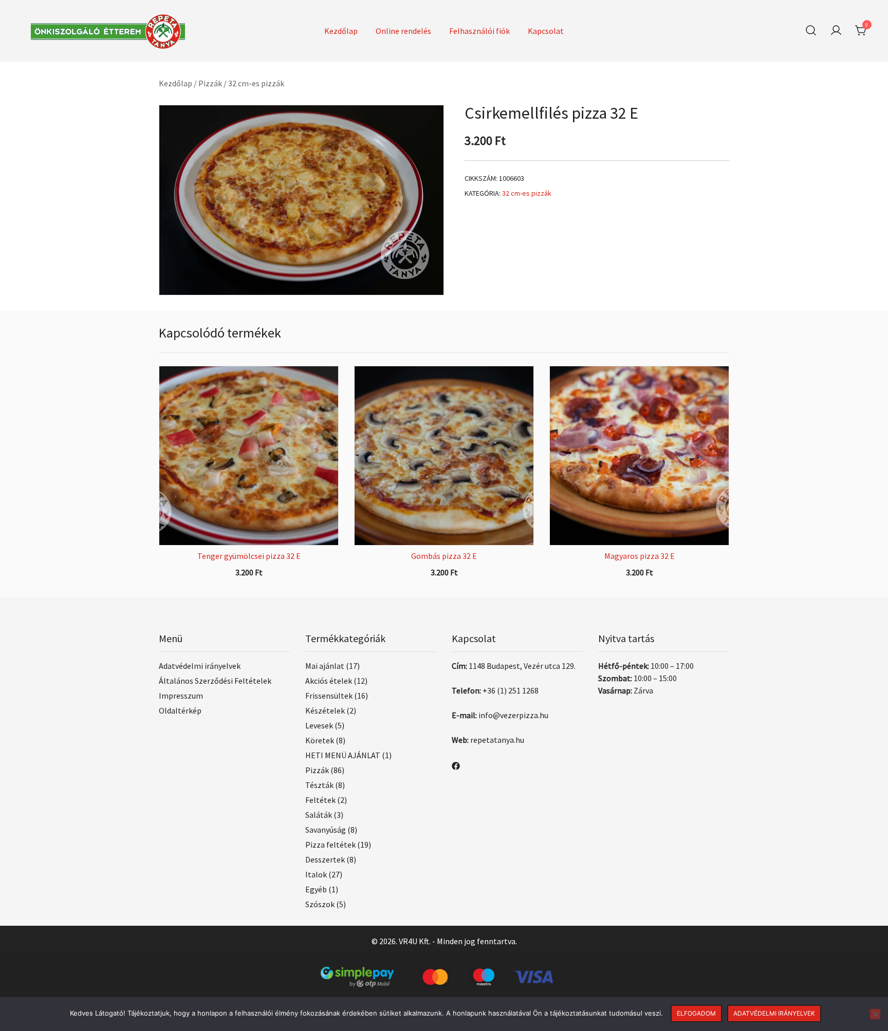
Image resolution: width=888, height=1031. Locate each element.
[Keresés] (811, 31)
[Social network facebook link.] (456, 765)
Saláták (318, 815)
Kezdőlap (341, 31)
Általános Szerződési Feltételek (215, 681)
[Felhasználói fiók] (836, 31)
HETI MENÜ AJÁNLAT (342, 755)
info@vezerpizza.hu (513, 715)
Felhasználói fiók (479, 31)
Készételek (325, 710)
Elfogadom (696, 1013)
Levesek (319, 725)
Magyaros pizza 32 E (639, 556)
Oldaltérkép (180, 710)
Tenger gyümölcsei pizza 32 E (249, 556)
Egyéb (316, 889)
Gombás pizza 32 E (444, 556)
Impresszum (181, 695)
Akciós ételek (328, 681)
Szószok (320, 904)
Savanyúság (325, 829)
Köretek (319, 740)
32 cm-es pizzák (256, 83)
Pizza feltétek (330, 844)
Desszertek (325, 859)
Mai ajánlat (324, 666)
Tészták (319, 785)
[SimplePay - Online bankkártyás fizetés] (444, 973)
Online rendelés (403, 31)
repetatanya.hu (497, 740)
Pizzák (210, 83)
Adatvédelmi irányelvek (199, 666)
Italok (316, 874)
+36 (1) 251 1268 (511, 690)
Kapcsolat (546, 31)
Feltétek (320, 800)
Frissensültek (329, 695)
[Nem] (875, 1014)
